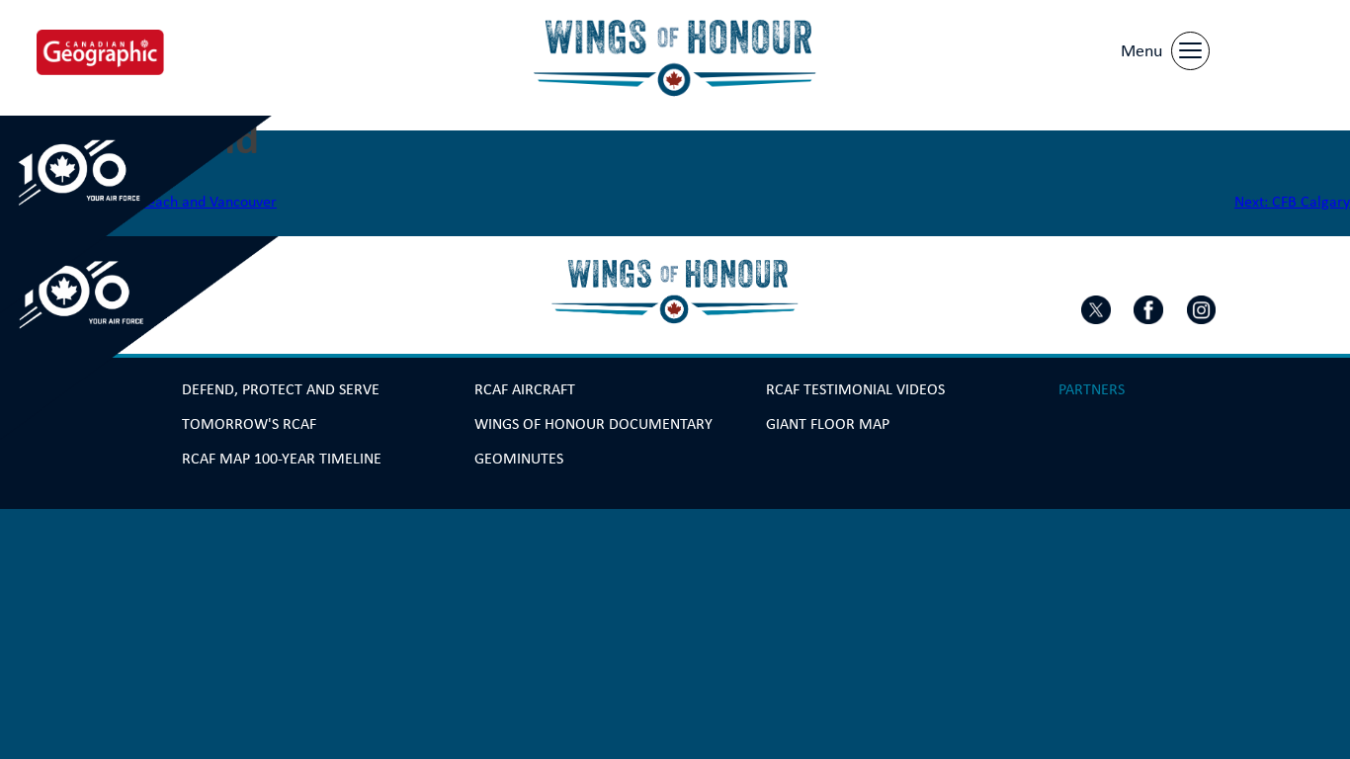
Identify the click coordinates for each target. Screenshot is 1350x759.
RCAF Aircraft (524, 389)
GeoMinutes (518, 458)
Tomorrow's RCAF (249, 423)
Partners (1091, 389)
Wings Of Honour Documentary (593, 423)
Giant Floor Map (827, 423)
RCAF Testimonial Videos (855, 389)
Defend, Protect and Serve (281, 389)
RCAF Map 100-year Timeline (281, 458)
